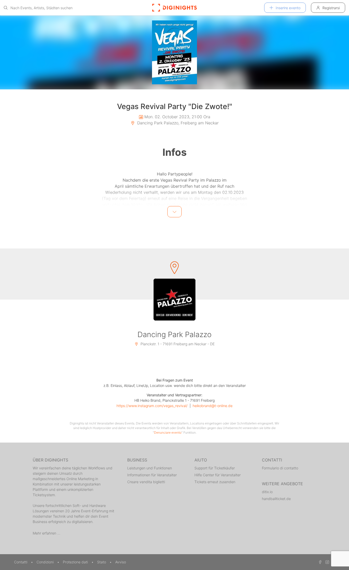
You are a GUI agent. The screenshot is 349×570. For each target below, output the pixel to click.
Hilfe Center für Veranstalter (217, 475)
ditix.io (267, 492)
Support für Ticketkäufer (214, 468)
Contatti (21, 562)
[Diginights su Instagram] (326, 562)
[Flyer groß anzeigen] (174, 52)
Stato (102, 562)
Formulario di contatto (280, 468)
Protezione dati (76, 562)
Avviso (120, 562)
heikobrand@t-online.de (212, 405)
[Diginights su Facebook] (319, 562)
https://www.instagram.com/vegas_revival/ (152, 405)
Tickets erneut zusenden (214, 482)
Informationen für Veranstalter (152, 475)
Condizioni (46, 562)
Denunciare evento (167, 432)
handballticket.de (276, 498)
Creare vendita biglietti (146, 482)
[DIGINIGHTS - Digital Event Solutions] (174, 7)
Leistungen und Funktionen (149, 468)
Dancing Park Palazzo (174, 334)
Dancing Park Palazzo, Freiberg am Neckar (177, 122)
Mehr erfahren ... (46, 533)
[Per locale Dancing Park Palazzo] (174, 299)
